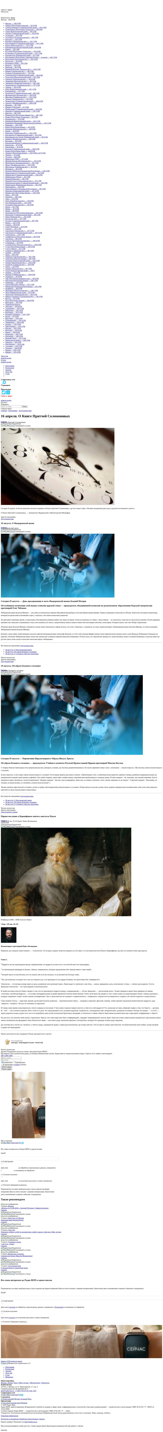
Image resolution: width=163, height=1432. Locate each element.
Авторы (8, 370)
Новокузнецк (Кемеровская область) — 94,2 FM (23, 185)
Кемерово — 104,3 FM (13, 125)
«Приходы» (45, 1383)
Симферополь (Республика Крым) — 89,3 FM (22, 237)
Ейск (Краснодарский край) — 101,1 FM (20, 89)
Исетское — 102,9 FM (13, 330)
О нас (7, 374)
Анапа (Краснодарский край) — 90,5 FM (20, 31)
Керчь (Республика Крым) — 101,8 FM (20, 127)
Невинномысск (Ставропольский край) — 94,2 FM (24, 173)
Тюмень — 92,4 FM (12, 273)
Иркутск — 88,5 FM (13, 113)
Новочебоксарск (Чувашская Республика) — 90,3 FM (25, 189)
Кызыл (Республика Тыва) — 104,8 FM (20, 151)
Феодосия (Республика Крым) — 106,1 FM (21, 281)
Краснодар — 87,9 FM (13, 145)
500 (2, 1055)
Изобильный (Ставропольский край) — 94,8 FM (23, 109)
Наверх (4, 1361)
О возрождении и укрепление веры (14, 1268)
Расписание (9, 368)
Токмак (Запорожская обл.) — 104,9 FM (20, 263)
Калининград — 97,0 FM (14, 119)
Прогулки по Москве (16, 1218)
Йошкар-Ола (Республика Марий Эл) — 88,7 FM (23, 115)
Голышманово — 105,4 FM (15, 320)
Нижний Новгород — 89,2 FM (16, 179)
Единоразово (20, 1062)
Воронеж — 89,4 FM (13, 67)
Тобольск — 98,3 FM (13, 342)
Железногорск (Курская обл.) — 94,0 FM (20, 95)
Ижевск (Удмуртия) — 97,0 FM (17, 107)
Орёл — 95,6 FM (11, 199)
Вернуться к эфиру (8, 18)
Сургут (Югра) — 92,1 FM (15, 249)
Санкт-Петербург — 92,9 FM (16, 227)
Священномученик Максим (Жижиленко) (16, 1256)
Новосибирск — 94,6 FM (14, 187)
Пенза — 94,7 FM (12, 207)
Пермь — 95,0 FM (12, 209)
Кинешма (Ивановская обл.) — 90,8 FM (20, 129)
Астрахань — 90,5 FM (13, 35)
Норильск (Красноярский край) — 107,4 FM (22, 191)
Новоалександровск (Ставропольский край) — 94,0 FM (26, 183)
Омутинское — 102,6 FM (14, 344)
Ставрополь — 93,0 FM (14, 243)
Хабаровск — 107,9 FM (14, 283)
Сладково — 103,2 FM (13, 346)
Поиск (25, 406)
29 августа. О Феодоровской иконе (18, 650)
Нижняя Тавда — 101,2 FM (15, 338)
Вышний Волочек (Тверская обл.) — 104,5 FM (22, 69)
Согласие (13, 1168)
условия (16, 1065)
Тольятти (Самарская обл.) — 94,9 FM (19, 265)
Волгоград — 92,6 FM (13, 61)
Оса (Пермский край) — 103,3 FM (18, 203)
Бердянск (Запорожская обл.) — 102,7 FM (21, 41)
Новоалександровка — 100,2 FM (17, 340)
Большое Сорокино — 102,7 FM (17, 314)
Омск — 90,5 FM (11, 195)
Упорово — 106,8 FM (13, 348)
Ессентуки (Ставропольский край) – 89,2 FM (22, 93)
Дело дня (4, 356)
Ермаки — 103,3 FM (13, 324)
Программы (9, 366)
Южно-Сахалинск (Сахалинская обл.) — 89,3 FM (24, 296)
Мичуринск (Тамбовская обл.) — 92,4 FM (21, 167)
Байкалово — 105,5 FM (14, 310)
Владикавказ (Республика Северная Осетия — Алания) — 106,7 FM (31, 57)
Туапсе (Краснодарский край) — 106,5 (19, 271)
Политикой (8, 1170)
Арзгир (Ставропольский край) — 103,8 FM (22, 33)
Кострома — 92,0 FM (13, 141)
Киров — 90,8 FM (12, 131)
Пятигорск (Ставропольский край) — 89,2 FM (22, 215)
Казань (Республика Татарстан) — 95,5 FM (21, 117)
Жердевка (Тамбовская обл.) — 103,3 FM (20, 97)
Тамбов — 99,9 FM (12, 253)
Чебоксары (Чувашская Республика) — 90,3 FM (23, 287)
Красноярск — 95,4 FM (14, 147)
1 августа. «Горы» (7, 1244)
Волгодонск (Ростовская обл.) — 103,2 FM (21, 59)
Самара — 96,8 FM (12, 225)
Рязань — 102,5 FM (12, 223)
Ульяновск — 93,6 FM (13, 277)
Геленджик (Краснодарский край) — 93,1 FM (22, 77)
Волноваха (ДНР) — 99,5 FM (16, 63)
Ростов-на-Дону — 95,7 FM (15, 219)
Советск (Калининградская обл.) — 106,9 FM (22, 241)
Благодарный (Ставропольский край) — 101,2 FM (24, 43)
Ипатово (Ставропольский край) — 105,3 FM (22, 111)
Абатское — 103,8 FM (13, 306)
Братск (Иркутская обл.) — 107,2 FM (19, 45)
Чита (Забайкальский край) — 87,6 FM (20, 292)
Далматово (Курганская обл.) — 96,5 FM (20, 81)
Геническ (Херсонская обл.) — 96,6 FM (20, 79)
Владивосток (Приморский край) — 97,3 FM (22, 55)
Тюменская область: (12, 304)
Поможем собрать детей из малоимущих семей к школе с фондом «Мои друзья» (31, 1232)
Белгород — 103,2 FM (13, 39)
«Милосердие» (34, 1383)
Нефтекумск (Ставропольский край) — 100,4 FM (23, 175)
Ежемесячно (8, 1062)
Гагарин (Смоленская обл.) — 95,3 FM (19, 73)
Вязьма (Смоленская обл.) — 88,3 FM (19, 71)
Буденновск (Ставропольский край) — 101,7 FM (23, 53)
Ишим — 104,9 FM (12, 332)
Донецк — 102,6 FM (13, 87)
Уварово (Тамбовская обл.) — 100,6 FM (20, 275)
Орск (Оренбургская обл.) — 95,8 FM (19, 201)
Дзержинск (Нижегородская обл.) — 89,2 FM (22, 83)
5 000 (10, 1055)
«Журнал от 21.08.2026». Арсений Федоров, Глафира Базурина (24, 1208)
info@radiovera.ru (7, 1391)
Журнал (11, 1206)
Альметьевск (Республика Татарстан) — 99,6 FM (23, 29)
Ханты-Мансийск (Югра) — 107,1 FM (19, 285)
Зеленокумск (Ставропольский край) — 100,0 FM (24, 101)
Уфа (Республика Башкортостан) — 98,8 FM (22, 279)
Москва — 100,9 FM (13, 23)
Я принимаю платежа (14, 1065)
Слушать (4, 1206)
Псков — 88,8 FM (12, 211)
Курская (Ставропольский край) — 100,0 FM (22, 149)
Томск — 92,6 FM (12, 267)
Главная (4, 411)
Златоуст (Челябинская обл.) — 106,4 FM (20, 103)
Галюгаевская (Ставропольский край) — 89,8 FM (24, 75)
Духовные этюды (14, 1242)
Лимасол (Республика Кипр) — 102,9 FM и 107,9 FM (25, 153)
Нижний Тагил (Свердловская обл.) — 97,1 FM (23, 181)
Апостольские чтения (9, 812)
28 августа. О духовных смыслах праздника (21, 654)
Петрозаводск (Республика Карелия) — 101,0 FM (24, 213)
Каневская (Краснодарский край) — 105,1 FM (22, 121)
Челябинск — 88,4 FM (13, 288)
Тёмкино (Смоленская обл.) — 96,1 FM (20, 257)
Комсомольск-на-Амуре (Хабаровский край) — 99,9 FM (26, 137)
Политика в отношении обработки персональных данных (23, 1419)
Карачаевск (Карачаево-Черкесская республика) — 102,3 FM (28, 123)
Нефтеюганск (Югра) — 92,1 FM (17, 177)
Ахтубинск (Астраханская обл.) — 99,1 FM (21, 37)
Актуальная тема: (26, 646)
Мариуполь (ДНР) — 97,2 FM (16, 159)
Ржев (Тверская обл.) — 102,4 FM (18, 217)
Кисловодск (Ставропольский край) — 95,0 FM (23, 135)
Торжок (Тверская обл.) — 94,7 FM (18, 269)
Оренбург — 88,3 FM (13, 197)
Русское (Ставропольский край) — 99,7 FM (21, 221)
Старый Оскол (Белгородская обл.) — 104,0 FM (23, 245)
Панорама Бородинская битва (12, 1220)
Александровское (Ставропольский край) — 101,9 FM (25, 27)
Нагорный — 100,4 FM (14, 336)
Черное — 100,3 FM (12, 350)
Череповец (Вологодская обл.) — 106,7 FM (21, 290)
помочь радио (6, 358)
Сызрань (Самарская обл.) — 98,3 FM (19, 251)
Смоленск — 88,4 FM (13, 239)
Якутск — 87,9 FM (12, 298)
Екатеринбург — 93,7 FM (15, 91)
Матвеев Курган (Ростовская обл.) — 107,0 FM (23, 161)
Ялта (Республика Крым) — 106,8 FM (19, 300)
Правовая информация (9, 1416)
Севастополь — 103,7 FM (15, 235)
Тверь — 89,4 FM (11, 255)
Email (3, 1153)
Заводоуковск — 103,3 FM (15, 326)
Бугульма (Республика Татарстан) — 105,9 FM (22, 51)
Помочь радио (6, 1067)
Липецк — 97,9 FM (12, 155)
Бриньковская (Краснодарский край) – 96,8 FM (23, 47)
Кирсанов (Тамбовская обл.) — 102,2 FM (20, 133)
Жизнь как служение (16, 1254)
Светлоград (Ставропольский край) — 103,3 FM (23, 233)
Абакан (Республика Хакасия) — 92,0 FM (21, 25)
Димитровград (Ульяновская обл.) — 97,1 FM (22, 85)
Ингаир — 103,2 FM (13, 328)
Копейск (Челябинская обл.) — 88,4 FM (20, 139)
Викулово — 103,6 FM (13, 318)
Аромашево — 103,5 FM (14, 308)
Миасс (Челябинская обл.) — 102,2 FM (20, 165)
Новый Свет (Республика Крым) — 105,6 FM (22, 193)
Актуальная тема (25, 411)
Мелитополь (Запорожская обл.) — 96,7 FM (21, 163)
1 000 (6, 1055)
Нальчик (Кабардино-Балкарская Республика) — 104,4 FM (27, 171)
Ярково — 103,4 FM (13, 352)
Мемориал (9, 1377)
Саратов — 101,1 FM (13, 229)
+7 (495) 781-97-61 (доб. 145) (25, 1391)
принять (4, 1430)
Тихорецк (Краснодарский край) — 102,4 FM (22, 261)
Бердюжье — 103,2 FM (14, 312)
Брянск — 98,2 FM (12, 49)
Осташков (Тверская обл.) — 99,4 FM (19, 205)
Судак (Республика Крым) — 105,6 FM (20, 247)
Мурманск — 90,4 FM (13, 169)
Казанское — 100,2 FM (14, 334)
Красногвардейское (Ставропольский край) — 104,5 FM (26, 143)
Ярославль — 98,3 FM (13, 302)
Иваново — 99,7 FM (13, 105)
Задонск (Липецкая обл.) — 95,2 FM (19, 99)
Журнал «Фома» (7, 1383)
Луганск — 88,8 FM (12, 157)
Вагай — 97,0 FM (12, 316)
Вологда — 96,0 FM (12, 65)
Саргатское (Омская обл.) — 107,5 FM (19, 231)
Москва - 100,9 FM (8, 20)
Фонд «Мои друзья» (21, 1383)
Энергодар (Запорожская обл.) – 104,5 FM (21, 294)
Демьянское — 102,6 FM (14, 322)
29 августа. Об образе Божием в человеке (21, 652)
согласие (13, 1181)
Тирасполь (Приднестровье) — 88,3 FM (20, 259)
